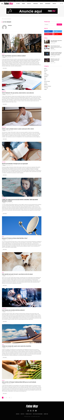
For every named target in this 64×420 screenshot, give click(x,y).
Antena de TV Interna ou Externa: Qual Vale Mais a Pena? (14, 238)
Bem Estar (4, 91)
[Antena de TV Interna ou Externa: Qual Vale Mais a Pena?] (21, 225)
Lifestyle (29, 3)
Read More (5, 68)
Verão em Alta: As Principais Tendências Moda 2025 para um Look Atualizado (19, 382)
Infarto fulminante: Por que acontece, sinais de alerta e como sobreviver (18, 93)
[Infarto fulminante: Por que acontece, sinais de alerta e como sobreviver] (21, 80)
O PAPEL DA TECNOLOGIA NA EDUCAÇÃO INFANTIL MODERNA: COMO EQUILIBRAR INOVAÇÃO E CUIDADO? (20, 200)
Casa (3, 236)
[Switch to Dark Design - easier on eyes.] (60, 3)
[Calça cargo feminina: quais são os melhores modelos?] (21, 43)
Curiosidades (47, 3)
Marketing (46, 84)
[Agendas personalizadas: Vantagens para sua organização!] (21, 151)
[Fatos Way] (9, 4)
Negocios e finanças (47, 86)
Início (3, 18)
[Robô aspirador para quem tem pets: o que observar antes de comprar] (21, 261)
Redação (10, 25)
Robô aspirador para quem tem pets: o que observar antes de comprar (17, 274)
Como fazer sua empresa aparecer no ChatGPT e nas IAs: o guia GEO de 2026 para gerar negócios (56, 53)
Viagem (23, 3)
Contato (6, 0)
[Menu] (2, 4)
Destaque (4, 162)
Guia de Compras (47, 81)
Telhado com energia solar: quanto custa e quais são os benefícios (16, 346)
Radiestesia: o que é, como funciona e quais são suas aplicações (55, 60)
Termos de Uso (11, 0)
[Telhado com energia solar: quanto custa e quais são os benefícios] (21, 333)
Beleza (41, 3)
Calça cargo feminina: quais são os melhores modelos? (14, 56)
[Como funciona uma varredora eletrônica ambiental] (21, 297)
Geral (45, 79)
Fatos (45, 78)
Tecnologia (35, 3)
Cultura (18, 3)
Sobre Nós (25, 0)
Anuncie (3, 0)
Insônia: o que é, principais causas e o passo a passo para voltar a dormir (18, 129)
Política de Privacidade (18, 0)
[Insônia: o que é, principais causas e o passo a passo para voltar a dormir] (21, 116)
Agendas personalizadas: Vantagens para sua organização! (15, 163)
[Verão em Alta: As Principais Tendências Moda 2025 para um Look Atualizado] (21, 369)
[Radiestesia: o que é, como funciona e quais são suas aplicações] (47, 60)
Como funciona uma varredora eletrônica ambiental (13, 310)
